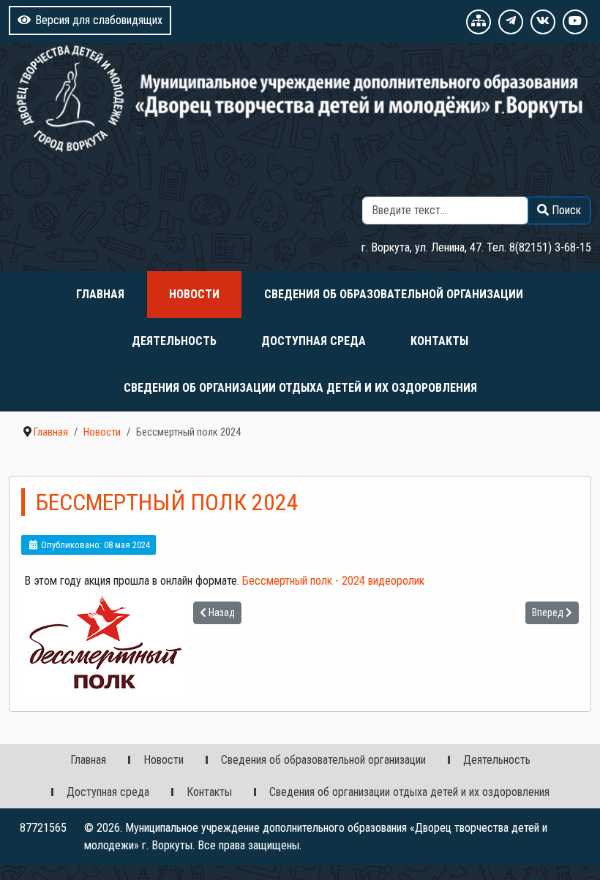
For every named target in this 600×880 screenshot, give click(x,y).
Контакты (439, 341)
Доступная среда (313, 341)
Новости (194, 294)
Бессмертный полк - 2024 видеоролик (333, 581)
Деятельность (174, 341)
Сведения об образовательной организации (393, 294)
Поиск (480, 187)
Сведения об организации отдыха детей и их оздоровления (300, 388)
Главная (100, 294)
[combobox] (445, 210)
